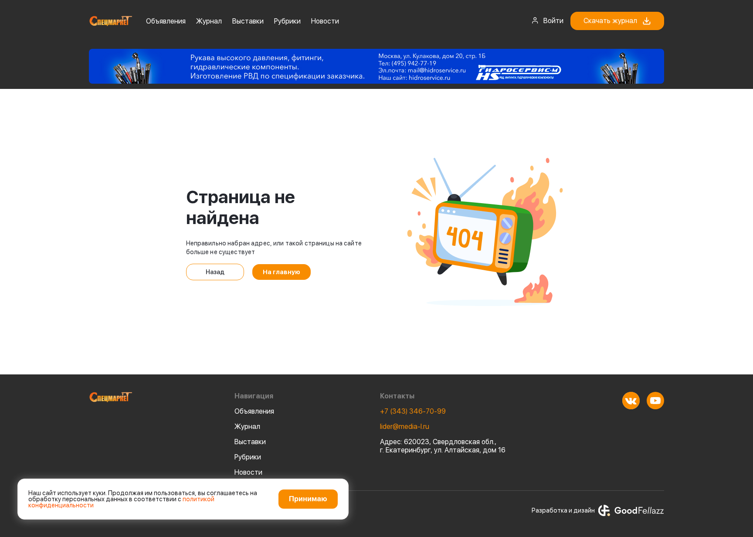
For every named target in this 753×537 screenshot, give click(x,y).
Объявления (166, 21)
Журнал (209, 21)
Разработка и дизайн (563, 510)
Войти (553, 21)
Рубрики (287, 21)
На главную (281, 271)
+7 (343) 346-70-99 (413, 411)
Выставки (248, 21)
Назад (215, 271)
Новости (325, 21)
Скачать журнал (610, 21)
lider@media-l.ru (404, 426)
